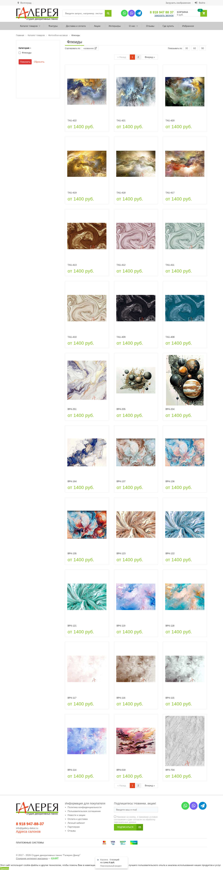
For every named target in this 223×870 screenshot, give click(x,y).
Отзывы (150, 26)
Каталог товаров (29, 26)
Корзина (104, 860)
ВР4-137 (121, 481)
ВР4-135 (72, 553)
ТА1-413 (72, 265)
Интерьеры (115, 26)
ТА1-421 (121, 120)
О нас (132, 26)
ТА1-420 (170, 120)
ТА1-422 (72, 120)
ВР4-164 (72, 481)
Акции (97, 26)
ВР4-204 (170, 409)
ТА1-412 (121, 265)
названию (89, 48)
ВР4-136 (170, 481)
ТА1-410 (72, 337)
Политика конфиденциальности (85, 807)
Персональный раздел (110, 866)
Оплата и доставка (78, 819)
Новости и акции (76, 815)
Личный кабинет (76, 823)
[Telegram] (138, 13)
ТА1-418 (121, 192)
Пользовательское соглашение (84, 811)
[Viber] (131, 13)
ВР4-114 (72, 770)
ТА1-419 (72, 192)
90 (202, 48)
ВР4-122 (170, 553)
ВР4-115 (170, 697)
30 (186, 48)
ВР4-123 (121, 553)
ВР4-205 (121, 409)
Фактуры (53, 26)
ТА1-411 (170, 265)
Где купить (168, 26)
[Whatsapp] (124, 13)
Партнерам (74, 826)
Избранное (188, 26)
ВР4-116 (121, 697)
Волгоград (25, 2)
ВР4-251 (72, 409)
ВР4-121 (72, 625)
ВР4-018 (121, 770)
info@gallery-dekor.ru (27, 828)
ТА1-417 (170, 192)
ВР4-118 (170, 625)
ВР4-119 (121, 625)
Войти (201, 2)
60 (194, 48)
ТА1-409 (121, 337)
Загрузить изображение (178, 2)
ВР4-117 (72, 697)
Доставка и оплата (76, 26)
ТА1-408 (170, 337)
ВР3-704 (170, 770)
